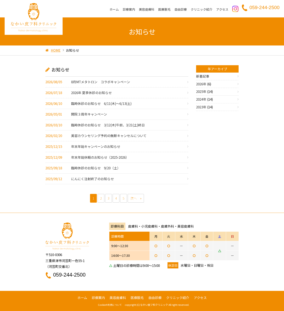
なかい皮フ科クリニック (154, 305)
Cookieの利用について (110, 304)
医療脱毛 (164, 9)
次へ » (135, 198)
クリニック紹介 (201, 9)
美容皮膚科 (146, 9)
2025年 (201, 91)
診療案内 (129, 9)
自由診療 (180, 9)
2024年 (201, 99)
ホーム (114, 9)
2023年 (201, 107)
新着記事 (202, 76)
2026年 (201, 83)
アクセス (222, 9)
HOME (55, 50)
